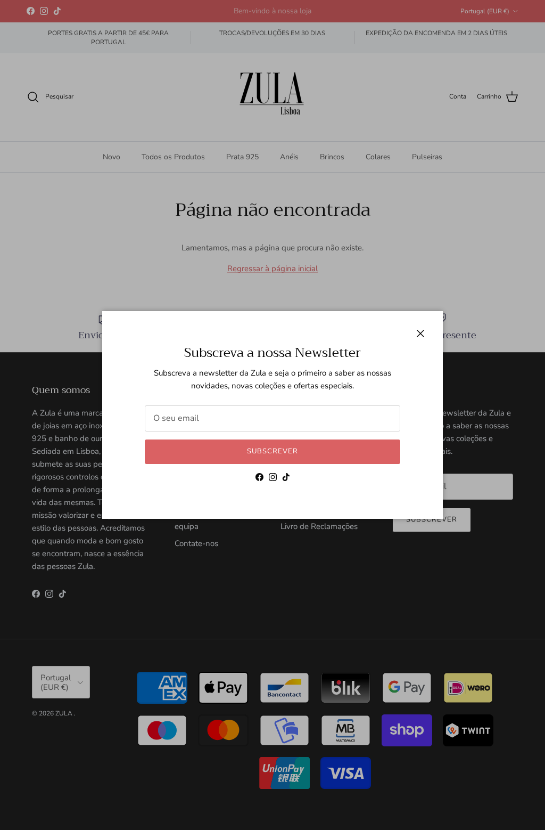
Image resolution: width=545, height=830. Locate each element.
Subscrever (272, 451)
